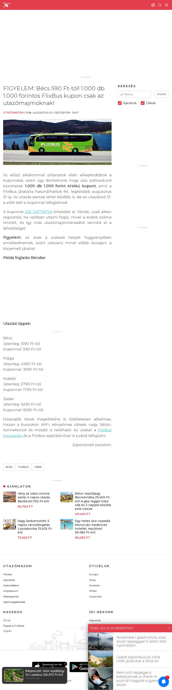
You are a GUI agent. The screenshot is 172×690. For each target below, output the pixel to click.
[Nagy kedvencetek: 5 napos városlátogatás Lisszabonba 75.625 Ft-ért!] (9, 529)
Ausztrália (95, 596)
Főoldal (7, 574)
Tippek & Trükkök (13, 625)
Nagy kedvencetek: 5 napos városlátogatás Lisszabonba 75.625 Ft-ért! (35, 526)
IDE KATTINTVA (38, 211)
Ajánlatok (9, 580)
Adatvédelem (11, 585)
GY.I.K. (7, 620)
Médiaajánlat (11, 596)
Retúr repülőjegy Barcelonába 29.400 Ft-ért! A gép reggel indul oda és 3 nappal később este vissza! (93, 501)
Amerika (94, 585)
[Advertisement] (89, 46)
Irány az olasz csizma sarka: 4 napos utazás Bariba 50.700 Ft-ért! (34, 497)
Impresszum (10, 590)
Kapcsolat (95, 620)
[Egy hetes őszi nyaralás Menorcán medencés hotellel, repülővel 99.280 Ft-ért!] (66, 529)
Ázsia (92, 580)
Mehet (161, 94)
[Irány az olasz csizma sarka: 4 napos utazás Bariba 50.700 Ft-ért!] (9, 501)
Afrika (92, 590)
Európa (93, 574)
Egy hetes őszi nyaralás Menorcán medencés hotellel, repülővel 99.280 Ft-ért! (92, 526)
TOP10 (7, 631)
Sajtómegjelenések (14, 601)
